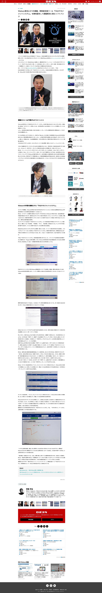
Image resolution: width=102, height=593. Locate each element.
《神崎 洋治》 (62, 479)
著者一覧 (36, 589)
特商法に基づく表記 (63, 589)
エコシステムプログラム (32, 68)
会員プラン (79, 163)
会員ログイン (72, 163)
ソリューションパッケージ (56, 58)
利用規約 (50, 589)
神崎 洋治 (29, 489)
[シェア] (24, 20)
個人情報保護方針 (56, 589)
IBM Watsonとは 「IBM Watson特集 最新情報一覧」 (32, 470)
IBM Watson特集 (23, 484)
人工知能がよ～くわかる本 (40, 492)
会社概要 (40, 589)
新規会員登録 (30, 519)
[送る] (26, 20)
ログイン (52, 519)
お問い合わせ (45, 589)
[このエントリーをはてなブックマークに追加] (28, 20)
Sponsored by (77, 282)
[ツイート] (22, 20)
